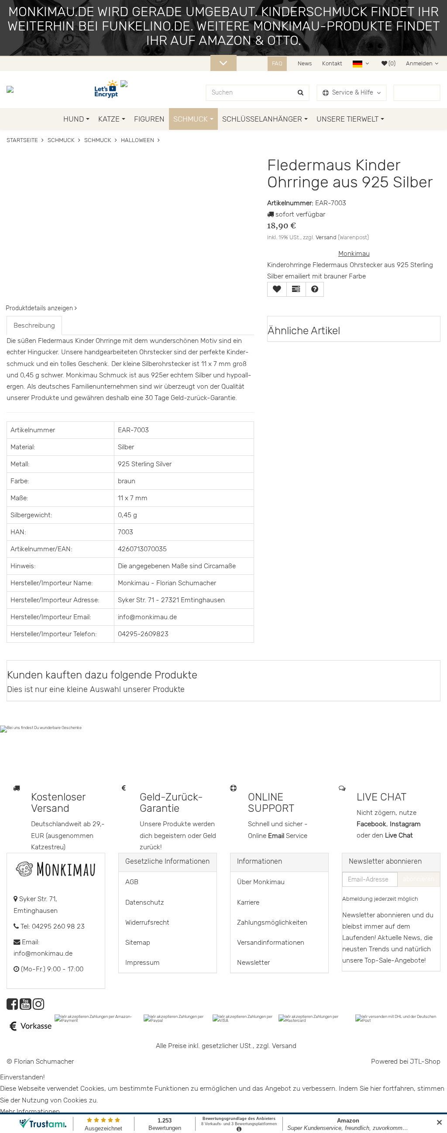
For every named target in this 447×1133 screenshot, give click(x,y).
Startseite (22, 140)
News (305, 63)
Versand (326, 237)
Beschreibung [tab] (34, 325)
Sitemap (137, 942)
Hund (73, 119)
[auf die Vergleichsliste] (296, 289)
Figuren (149, 119)
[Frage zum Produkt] (315, 289)
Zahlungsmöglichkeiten (272, 922)
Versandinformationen (270, 942)
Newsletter (253, 963)
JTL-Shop (425, 1061)
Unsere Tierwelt (347, 119)
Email (277, 836)
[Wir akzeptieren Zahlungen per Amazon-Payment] (99, 1018)
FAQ (277, 63)
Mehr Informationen (30, 1112)
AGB (131, 882)
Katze (109, 119)
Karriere (248, 902)
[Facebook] (12, 1007)
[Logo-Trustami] (129, 90)
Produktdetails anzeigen (40, 308)
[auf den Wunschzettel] (277, 289)
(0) (391, 63)
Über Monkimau (261, 882)
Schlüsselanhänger (262, 119)
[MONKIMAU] (16, 89)
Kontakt (332, 63)
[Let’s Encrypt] (107, 90)
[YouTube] (25, 1007)
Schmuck (190, 119)
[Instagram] (38, 1007)
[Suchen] (300, 93)
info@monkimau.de (43, 953)
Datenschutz (144, 902)
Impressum (142, 963)
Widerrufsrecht (147, 922)
